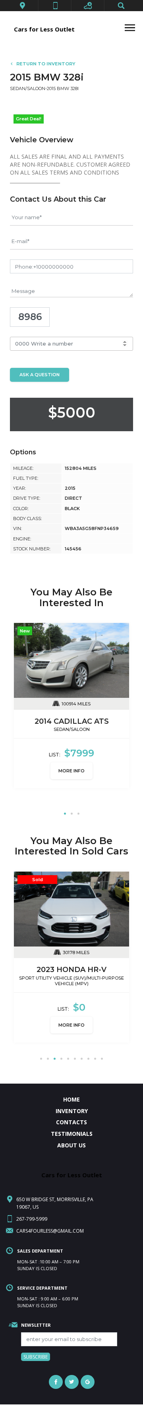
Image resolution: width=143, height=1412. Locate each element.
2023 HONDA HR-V (71, 966)
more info (71, 777)
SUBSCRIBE (35, 1352)
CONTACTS (71, 1118)
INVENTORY (72, 1107)
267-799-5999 (31, 1215)
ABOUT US (71, 1141)
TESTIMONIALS (72, 1129)
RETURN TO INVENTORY (45, 64)
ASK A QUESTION (39, 374)
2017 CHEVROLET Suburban (71, 721)
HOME (71, 1095)
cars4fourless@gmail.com (50, 1226)
